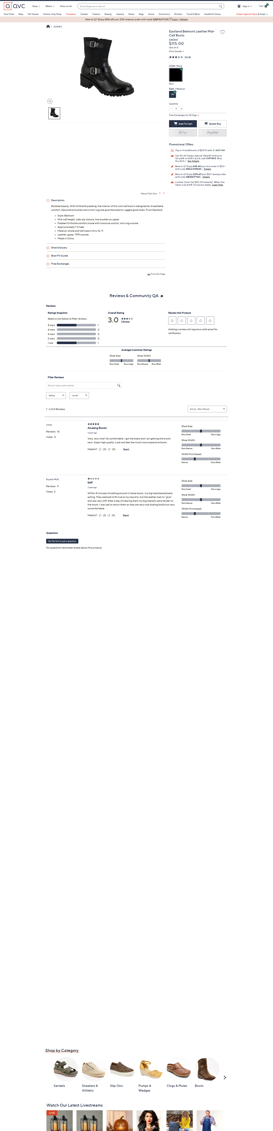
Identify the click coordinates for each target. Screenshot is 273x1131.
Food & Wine (193, 14)
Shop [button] (34, 6)
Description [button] (57, 200)
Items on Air (66, 6)
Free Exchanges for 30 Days (183, 115)
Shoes (131, 14)
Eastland (173, 39)
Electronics (164, 14)
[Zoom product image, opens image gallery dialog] (49, 101)
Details (207, 169)
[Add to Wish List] (222, 32)
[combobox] (148, 6)
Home (151, 14)
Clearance (71, 14)
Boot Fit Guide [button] (59, 255)
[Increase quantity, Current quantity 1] (181, 109)
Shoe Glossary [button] (59, 247)
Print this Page (158, 274)
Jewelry (120, 14)
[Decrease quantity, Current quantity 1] (171, 109)
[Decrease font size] (164, 193)
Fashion (96, 14)
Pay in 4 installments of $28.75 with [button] (194, 150)
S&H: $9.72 (173, 47)
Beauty (108, 14)
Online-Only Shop (52, 14)
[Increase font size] (160, 193)
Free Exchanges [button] (60, 263)
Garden (84, 14)
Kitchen (178, 14)
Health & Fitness (212, 14)
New (20, 14)
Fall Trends (33, 14)
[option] (136, 19)
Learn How (217, 184)
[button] (239, 6)
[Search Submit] (221, 6)
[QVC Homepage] (48, 27)
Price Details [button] (175, 51)
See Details (193, 161)
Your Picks (9, 14)
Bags (141, 14)
